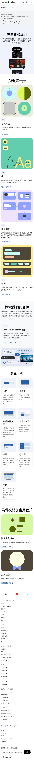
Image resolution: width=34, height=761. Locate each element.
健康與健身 (4, 633)
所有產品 (3, 741)
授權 (8, 748)
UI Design (5, 7)
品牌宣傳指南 (14, 748)
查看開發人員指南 (7, 547)
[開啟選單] (3, 2)
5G (2, 641)
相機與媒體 (4, 636)
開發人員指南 (7, 538)
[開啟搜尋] (23, 2)
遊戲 (2, 627)
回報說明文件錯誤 (6, 713)
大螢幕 (3, 649)
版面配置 (5, 229)
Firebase (3, 736)
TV (12, 7)
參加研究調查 (5, 719)
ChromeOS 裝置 (5, 654)
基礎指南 (17, 49)
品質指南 (5, 574)
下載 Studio (4, 700)
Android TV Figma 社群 (14, 329)
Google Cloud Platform (7, 739)
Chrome (3, 733)
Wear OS (3, 652)
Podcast (3, 620)
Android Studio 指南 (6, 692)
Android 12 (4, 682)
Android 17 (4, 668)
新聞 (2, 614)
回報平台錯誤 (5, 710)
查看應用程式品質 (7, 583)
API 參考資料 (4, 697)
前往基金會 (5, 134)
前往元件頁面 (5, 294)
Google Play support (6, 716)
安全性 (3, 609)
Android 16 (4, 670)
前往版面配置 (5, 242)
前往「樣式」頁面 (7, 187)
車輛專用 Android (6, 657)
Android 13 (4, 679)
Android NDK (5, 703)
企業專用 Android (6, 606)
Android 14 (4, 676)
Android (3, 603)
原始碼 (3, 612)
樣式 (3, 176)
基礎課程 (5, 123)
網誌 (2, 617)
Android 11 (4, 684)
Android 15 (4, 673)
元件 (3, 284)
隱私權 (3, 639)
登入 (30, 2)
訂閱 (27, 752)
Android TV (4, 660)
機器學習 (3, 630)
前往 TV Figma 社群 (10, 342)
